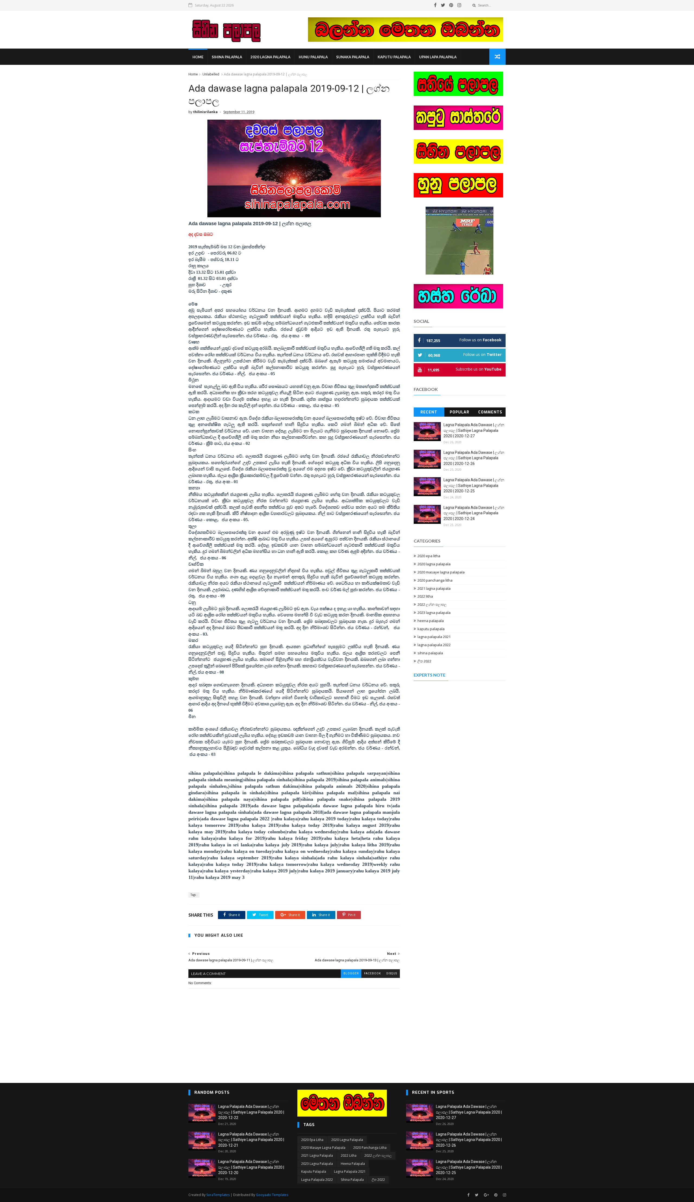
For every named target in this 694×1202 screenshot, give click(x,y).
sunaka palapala (352, 57)
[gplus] (486, 1195)
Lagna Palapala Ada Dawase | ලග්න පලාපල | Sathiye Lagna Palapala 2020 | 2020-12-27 (474, 430)
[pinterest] (451, 5)
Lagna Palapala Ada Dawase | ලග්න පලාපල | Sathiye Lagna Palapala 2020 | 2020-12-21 (251, 1139)
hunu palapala (313, 57)
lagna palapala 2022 (434, 644)
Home (197, 57)
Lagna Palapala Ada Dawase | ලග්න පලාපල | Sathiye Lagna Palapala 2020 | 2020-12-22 (251, 1112)
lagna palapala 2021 (434, 636)
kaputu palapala (394, 57)
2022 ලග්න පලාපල (432, 604)
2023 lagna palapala (434, 612)
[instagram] (459, 5)
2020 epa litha (428, 555)
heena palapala (430, 620)
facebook (372, 973)
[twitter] (443, 5)
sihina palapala (227, 57)
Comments (490, 412)
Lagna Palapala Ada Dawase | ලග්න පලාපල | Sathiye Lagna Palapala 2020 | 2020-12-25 (474, 485)
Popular (459, 412)
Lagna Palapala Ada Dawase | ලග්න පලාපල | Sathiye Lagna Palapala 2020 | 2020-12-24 (474, 513)
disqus (391, 973)
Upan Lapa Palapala (438, 57)
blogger (351, 973)
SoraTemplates (218, 1195)
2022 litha (425, 596)
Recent (428, 412)
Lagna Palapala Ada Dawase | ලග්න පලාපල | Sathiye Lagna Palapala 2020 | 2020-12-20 (251, 1167)
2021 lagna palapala (434, 588)
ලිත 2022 (424, 661)
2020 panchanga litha (434, 580)
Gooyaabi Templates (272, 1195)
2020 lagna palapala (270, 57)
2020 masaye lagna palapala (441, 572)
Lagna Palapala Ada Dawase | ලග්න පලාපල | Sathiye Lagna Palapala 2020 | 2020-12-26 (474, 458)
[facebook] (435, 5)
